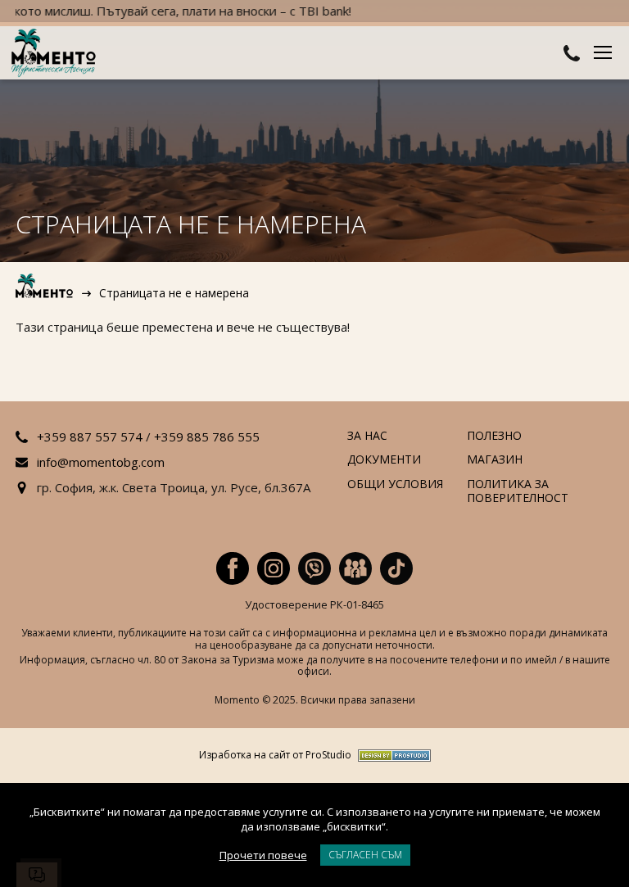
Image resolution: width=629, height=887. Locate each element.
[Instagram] (273, 568)
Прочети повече (263, 855)
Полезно (494, 436)
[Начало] (45, 293)
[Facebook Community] (355, 568)
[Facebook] (232, 568)
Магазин (495, 460)
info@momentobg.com (101, 462)
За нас (367, 436)
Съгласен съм (365, 855)
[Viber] (314, 568)
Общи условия (395, 484)
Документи (384, 460)
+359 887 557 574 (90, 436)
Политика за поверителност (517, 491)
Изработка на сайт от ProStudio (275, 755)
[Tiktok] (396, 568)
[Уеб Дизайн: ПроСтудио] (391, 755)
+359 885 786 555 (207, 436)
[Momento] (56, 54)
